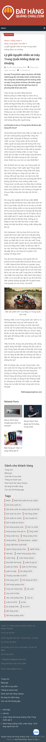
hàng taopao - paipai (28, 540)
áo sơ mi (26, 606)
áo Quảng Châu (12, 606)
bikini (8, 500)
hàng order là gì (12, 536)
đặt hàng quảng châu (15, 615)
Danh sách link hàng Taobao (16, 483)
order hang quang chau (26, 553)
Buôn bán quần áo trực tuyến (26, 500)
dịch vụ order (32, 527)
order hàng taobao (26, 558)
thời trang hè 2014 (29, 580)
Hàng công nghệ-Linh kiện (14, 43)
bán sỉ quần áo (31, 518)
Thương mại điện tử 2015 (16, 576)
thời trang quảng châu (15, 584)
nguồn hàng (34, 549)
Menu (3, 28)
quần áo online (12, 567)
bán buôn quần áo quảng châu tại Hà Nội (22, 509)
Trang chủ (9, 470)
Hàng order (15, 41)
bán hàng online (31, 514)
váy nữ (30, 598)
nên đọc (9, 553)
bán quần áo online (13, 518)
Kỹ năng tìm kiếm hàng (14, 486)
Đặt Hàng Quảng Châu (17, 67)
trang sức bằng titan (14, 589)
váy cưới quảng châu (14, 598)
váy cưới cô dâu (12, 593)
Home (6, 41)
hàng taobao (11, 540)
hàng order (33, 531)
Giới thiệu (6, 710)
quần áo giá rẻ (31, 562)
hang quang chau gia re (15, 531)
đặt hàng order (12, 611)
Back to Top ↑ (34, 739)
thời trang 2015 (12, 580)
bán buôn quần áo (13, 505)
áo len (23, 602)
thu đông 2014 (26, 571)
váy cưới (29, 589)
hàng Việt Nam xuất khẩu (16, 545)
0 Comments (25, 70)
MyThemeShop (21, 739)
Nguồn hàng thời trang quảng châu (15, 736)
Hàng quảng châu (30, 536)
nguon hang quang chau (16, 549)
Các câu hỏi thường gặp (14, 490)
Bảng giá (8, 473)
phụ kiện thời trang (13, 562)
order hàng (10, 558)
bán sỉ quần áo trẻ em (15, 522)
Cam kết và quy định (13, 476)
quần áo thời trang (29, 567)
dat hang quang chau (15, 527)
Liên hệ (6, 713)
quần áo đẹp (11, 571)
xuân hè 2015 (11, 602)
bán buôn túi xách (13, 514)
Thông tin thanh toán (13, 480)
